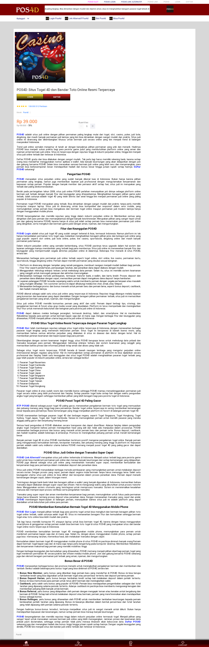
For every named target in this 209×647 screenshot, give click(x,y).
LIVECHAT (182, 645)
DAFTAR (189, 2)
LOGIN (177, 2)
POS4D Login (24, 233)
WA (130, 645)
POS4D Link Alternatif (28, 457)
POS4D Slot (23, 328)
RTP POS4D (23, 406)
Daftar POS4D (133, 622)
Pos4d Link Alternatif (131, 2)
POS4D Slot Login (26, 512)
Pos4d (25, 112)
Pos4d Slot (93, 2)
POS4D (20, 134)
